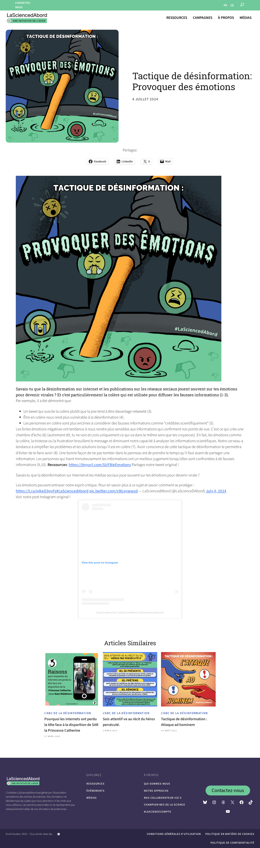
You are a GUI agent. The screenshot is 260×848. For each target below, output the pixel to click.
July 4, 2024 (216, 491)
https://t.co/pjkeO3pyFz (36, 491)
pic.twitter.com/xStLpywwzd (113, 491)
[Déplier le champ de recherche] (242, 5)
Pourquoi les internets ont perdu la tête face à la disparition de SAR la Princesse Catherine (71, 724)
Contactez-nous (228, 790)
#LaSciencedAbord (72, 491)
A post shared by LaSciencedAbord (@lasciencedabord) (130, 612)
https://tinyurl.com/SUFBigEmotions (100, 465)
